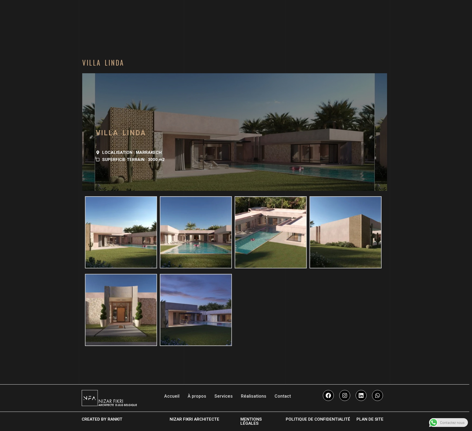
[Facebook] (328, 395)
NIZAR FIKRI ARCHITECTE (194, 419)
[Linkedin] (361, 395)
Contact (283, 396)
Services (223, 396)
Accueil (171, 396)
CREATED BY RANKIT (102, 419)
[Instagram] (344, 395)
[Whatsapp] (377, 395)
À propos (197, 396)
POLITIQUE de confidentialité (318, 419)
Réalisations (253, 396)
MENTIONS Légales (251, 421)
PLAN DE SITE (370, 419)
